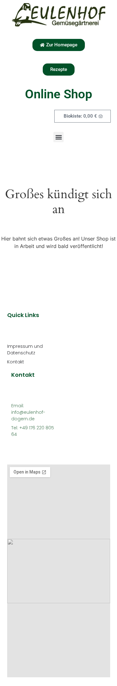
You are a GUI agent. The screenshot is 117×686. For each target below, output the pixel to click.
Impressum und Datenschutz (25, 349)
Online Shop (58, 94)
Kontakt (15, 362)
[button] (58, 137)
